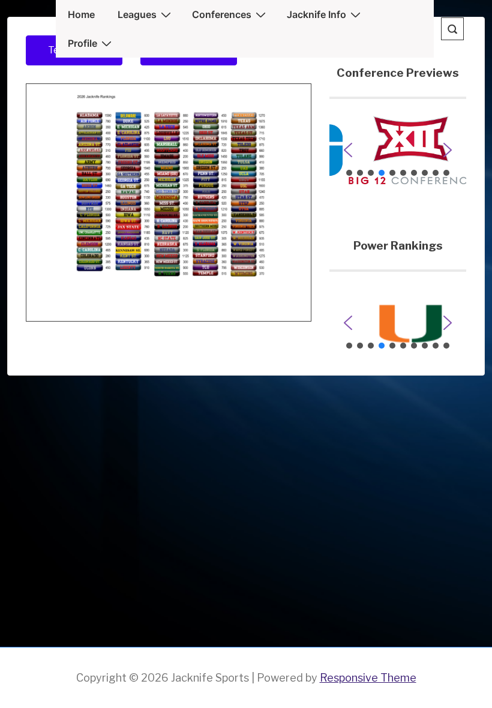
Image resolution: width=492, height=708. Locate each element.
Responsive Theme (368, 677)
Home (81, 14)
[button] (397, 150)
